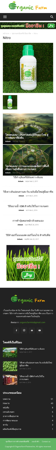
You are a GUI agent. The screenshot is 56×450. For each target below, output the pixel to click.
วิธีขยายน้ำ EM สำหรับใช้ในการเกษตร (28, 206)
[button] (4, 17)
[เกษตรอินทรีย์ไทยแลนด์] (28, 6)
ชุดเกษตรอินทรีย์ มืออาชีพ (21, 33)
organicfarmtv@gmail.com (32, 322)
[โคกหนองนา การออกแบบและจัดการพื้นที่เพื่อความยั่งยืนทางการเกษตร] (28, 160)
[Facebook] (16, 330)
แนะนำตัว (35, 441)
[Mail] (32, 330)
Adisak (8, 141)
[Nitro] (28, 92)
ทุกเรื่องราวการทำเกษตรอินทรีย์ (17, 441)
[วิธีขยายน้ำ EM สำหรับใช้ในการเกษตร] (10, 380)
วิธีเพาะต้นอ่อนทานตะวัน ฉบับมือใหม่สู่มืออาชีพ (28, 191)
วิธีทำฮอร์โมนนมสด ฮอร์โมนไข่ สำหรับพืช (28, 235)
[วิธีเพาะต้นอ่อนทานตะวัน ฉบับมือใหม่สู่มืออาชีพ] (10, 366)
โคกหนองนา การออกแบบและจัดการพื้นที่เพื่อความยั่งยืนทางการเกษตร (27, 168)
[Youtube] (40, 330)
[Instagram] (24, 330)
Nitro (7, 38)
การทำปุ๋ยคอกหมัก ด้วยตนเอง (28, 220)
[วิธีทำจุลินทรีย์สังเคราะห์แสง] (10, 352)
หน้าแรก (6, 33)
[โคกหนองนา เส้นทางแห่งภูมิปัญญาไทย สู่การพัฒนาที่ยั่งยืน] (28, 128)
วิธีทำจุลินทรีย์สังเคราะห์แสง (28, 177)
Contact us (46, 441)
